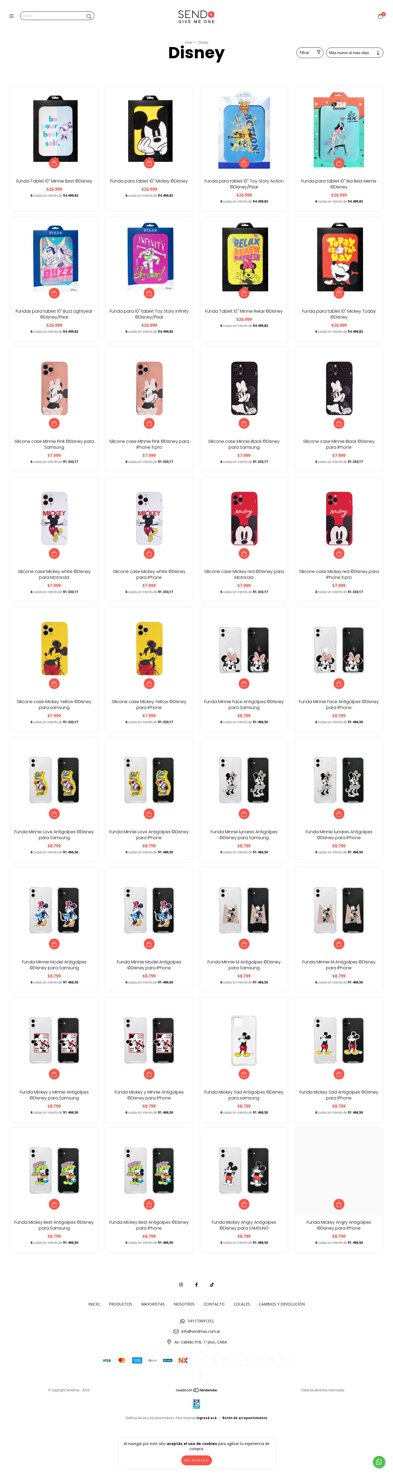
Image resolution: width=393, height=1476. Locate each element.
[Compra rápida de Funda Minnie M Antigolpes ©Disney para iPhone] (339, 944)
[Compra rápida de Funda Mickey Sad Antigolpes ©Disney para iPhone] (339, 1074)
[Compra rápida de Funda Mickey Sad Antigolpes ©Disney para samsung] (244, 1074)
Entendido (196, 1460)
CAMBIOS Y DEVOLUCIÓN (282, 1304)
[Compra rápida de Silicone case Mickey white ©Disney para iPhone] (149, 553)
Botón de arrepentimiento (244, 1418)
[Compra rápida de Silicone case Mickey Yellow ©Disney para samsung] (54, 683)
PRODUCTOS (120, 1304)
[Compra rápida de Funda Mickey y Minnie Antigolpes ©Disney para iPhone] (149, 1074)
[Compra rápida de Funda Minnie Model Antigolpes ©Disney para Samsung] (54, 944)
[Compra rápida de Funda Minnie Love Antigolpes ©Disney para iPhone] (149, 813)
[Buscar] (89, 16)
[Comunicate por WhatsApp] (379, 1462)
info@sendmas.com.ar (200, 1331)
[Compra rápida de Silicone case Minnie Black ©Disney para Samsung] (244, 423)
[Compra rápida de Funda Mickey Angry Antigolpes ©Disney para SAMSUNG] (244, 1204)
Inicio (188, 42)
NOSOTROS (184, 1304)
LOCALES (242, 1304)
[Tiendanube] (196, 1391)
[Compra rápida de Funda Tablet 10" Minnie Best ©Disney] (54, 163)
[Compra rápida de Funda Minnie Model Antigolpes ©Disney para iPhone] (149, 944)
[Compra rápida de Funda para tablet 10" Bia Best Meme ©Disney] (339, 163)
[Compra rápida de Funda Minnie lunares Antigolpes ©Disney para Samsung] (244, 813)
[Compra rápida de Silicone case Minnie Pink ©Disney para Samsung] (54, 423)
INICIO (94, 1304)
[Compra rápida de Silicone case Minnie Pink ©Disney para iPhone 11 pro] (149, 423)
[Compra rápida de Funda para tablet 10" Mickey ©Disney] (149, 163)
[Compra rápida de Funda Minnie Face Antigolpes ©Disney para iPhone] (339, 683)
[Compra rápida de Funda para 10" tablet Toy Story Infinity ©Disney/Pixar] (149, 293)
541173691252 (201, 1320)
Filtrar (304, 52)
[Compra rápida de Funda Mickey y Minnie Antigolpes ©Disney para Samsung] (54, 1074)
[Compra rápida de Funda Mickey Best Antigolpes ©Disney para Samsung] (54, 1204)
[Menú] (12, 16)
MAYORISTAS (153, 1304)
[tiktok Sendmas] (212, 1285)
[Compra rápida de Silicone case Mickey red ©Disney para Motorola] (244, 553)
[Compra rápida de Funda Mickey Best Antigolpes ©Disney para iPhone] (149, 1204)
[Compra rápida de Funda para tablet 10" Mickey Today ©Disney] (339, 293)
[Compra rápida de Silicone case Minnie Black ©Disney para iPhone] (339, 423)
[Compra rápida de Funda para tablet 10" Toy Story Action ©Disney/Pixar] (244, 163)
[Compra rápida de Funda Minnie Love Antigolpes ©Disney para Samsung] (54, 813)
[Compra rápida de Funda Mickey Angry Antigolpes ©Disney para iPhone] (339, 1204)
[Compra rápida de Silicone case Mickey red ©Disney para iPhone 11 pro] (339, 553)
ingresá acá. (207, 1418)
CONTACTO (214, 1304)
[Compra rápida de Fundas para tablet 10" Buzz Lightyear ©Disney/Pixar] (54, 293)
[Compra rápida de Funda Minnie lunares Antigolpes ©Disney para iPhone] (339, 813)
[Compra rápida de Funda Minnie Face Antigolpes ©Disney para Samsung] (244, 683)
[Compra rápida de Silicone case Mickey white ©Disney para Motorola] (54, 553)
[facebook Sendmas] (196, 1285)
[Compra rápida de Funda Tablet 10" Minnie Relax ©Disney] (244, 293)
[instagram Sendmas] (181, 1285)
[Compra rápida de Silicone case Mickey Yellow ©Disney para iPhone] (149, 683)
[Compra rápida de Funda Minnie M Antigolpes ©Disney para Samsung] (244, 944)
